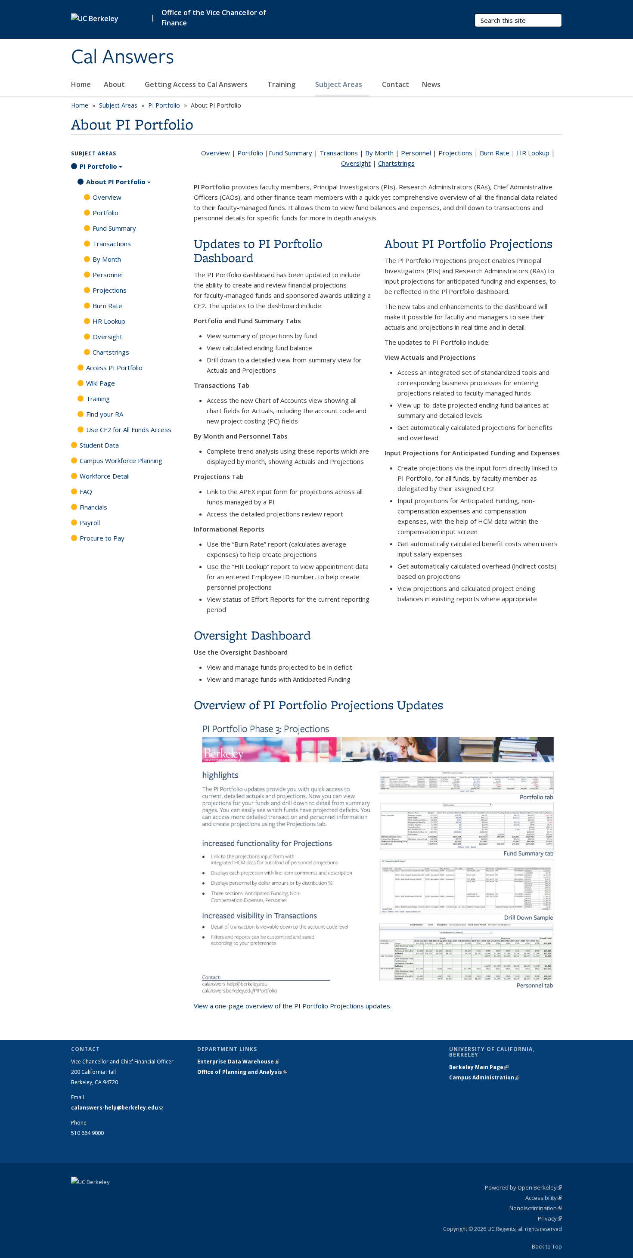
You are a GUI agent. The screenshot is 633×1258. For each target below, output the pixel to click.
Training (282, 84)
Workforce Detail (105, 476)
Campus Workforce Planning (121, 460)
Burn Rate (494, 152)
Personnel (416, 152)
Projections (455, 152)
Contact (395, 84)
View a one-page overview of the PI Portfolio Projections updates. (292, 1005)
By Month (379, 152)
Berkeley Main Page (479, 1067)
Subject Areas (339, 84)
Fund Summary (290, 152)
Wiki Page (100, 383)
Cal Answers (122, 57)
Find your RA (104, 414)
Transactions (339, 152)
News (431, 84)
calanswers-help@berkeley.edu (117, 1107)
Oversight (356, 163)
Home (81, 84)
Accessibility (543, 1198)
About (115, 84)
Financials (93, 507)
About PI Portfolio (116, 181)
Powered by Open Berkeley (523, 1187)
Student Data (99, 445)
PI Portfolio (164, 105)
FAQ (86, 491)
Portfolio (251, 152)
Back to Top (547, 1246)
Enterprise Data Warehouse (238, 1061)
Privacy (550, 1218)
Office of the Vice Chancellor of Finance (213, 18)
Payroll (90, 522)
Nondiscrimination (535, 1208)
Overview (216, 152)
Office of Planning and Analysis (242, 1072)
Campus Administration (484, 1077)
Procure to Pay (102, 538)
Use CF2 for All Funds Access (128, 429)
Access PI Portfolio (114, 367)
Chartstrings (396, 163)
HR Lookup (533, 152)
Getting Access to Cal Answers (197, 84)
